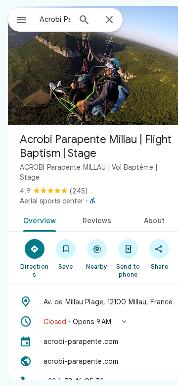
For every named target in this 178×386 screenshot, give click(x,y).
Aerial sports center (52, 200)
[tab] (37, 220)
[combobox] (55, 19)
